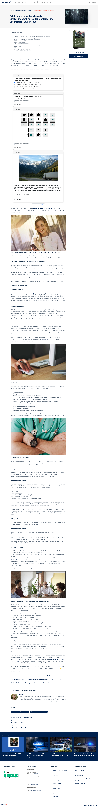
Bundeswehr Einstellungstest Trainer (42, 208)
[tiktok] (93, 805)
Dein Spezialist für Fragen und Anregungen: (25, 50)
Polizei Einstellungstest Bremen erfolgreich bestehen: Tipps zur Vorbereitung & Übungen (37, 755)
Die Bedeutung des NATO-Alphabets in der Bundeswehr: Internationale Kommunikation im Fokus (36, 679)
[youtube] (96, 805)
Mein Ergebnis (18, 46)
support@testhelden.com (34, 774)
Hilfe (40, 776)
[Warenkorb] (89, 2)
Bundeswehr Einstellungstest (28, 293)
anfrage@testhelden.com (34, 784)
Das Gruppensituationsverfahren (22, 43)
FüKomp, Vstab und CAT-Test (21, 40)
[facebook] (84, 805)
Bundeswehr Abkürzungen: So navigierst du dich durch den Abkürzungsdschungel (32, 683)
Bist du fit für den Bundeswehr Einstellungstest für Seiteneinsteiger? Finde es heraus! (32, 36)
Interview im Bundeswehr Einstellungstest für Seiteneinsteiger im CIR (29, 45)
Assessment (59, 666)
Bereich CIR (36, 256)
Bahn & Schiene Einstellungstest (81, 786)
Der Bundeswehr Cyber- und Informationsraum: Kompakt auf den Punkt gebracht (32, 675)
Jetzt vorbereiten (78, 56)
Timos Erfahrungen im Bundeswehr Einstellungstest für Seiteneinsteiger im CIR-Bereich (33, 38)
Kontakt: (17, 52)
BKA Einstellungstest (79, 775)
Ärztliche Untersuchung (20, 42)
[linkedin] (88, 805)
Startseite (12, 10)
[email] (81, 805)
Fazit (16, 47)
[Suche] (85, 2)
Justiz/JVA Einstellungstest (80, 780)
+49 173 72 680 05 (34, 773)
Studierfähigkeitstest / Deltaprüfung (82, 778)
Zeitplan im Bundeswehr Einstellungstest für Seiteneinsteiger (27, 39)
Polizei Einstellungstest (80, 770)
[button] (12, 727)
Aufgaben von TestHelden (48, 339)
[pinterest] (91, 805)
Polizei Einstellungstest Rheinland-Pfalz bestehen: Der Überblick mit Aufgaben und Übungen (84, 755)
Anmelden (94, 2)
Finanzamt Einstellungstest (80, 783)
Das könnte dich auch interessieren (23, 49)
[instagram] (86, 805)
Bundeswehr (30, 10)
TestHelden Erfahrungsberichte (20, 10)
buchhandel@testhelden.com (35, 790)
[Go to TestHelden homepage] (6, 2)
